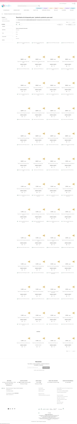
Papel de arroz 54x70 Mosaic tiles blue (23, 87)
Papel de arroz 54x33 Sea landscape (38, 291)
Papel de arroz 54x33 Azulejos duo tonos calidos (53, 240)
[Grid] (20, 24)
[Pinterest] (15, 409)
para (16, 36)
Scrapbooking (6, 10)
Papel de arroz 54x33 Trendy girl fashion (53, 266)
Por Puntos (61, 8)
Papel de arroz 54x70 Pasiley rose (38, 87)
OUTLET (51, 8)
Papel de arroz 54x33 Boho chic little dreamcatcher (53, 292)
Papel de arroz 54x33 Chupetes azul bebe (53, 317)
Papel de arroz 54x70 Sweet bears (38, 163)
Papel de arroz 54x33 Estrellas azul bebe (38, 342)
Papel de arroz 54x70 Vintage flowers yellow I (53, 87)
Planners (64, 10)
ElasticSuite (8, 423)
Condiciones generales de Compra (62, 399)
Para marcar (17, 29)
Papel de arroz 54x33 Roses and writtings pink (23, 188)
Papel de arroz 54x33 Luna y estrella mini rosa (23, 342)
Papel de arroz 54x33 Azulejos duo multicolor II (67, 214)
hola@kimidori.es (10, 394)
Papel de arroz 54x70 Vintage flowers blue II (68, 87)
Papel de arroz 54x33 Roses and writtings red (68, 163)
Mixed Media (26, 10)
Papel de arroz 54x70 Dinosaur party (53, 138)
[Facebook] (13, 409)
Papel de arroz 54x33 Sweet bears (38, 188)
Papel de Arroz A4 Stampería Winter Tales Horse (23, 62)
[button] (24, 66)
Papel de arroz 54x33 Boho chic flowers (23, 317)
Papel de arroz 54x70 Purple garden (68, 138)
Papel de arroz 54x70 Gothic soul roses (23, 163)
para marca (17, 38)
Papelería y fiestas (46, 10)
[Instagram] (10, 409)
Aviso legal (58, 400)
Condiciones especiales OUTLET (61, 392)
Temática (73, 8)
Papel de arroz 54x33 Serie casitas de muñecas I (53, 214)
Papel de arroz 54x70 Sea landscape (38, 138)
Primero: (67, 24)
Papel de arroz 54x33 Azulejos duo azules (68, 240)
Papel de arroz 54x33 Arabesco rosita (68, 342)
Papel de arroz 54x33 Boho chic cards (68, 291)
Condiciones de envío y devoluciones (62, 396)
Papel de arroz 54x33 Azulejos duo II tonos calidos (38, 240)
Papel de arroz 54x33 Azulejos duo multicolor (23, 240)
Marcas (56, 8)
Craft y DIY (35, 10)
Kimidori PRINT (17, 10)
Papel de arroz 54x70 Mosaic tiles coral (67, 61)
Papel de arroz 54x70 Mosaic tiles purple (53, 61)
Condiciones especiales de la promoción (44, 395)
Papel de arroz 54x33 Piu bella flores (68, 188)
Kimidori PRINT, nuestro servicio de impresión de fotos (65, 388)
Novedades (45, 8)
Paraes (17, 34)
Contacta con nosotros (41, 389)
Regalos (56, 10)
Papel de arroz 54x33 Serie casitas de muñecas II (38, 214)
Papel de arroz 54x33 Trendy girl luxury (38, 266)
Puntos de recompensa (60, 395)
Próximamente (39, 8)
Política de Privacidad (60, 402)
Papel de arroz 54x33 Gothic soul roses (23, 266)
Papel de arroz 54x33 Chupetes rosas (68, 317)
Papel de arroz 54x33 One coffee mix (53, 188)
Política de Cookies (59, 403)
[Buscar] (39, 6)
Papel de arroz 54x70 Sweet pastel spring (23, 138)
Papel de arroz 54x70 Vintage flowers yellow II (38, 62)
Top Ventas (67, 8)
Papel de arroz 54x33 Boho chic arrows (38, 317)
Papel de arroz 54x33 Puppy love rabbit (23, 291)
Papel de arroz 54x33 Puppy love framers (68, 266)
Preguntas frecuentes (41, 393)
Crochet (72, 10)
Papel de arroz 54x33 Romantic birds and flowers (23, 214)
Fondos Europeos (59, 389)
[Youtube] (8, 409)
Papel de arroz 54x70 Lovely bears (53, 163)
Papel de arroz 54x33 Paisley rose (53, 342)
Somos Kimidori (40, 388)
